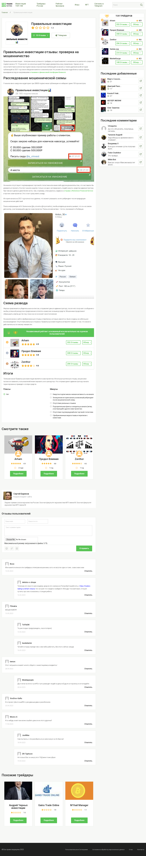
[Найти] (141, 5)
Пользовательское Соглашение (76, 849)
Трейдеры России (41, 5)
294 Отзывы (122, 43)
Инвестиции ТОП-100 (20, 5)
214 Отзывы (122, 53)
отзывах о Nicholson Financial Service (78, 191)
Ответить (88, 571)
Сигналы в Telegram (99, 5)
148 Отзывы (122, 62)
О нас (131, 849)
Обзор (86, 342)
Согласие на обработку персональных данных (108, 849)
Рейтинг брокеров (60, 5)
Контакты (140, 849)
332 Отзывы (122, 24)
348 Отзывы (122, 34)
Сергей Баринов (21, 494)
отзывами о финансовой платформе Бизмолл (48, 72)
